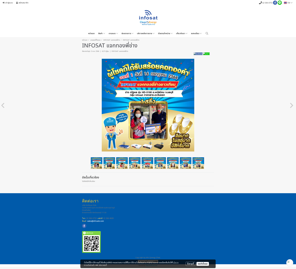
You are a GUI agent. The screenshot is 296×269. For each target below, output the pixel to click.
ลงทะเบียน (195, 33)
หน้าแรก (91, 33)
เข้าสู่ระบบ (9, 2)
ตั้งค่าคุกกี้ (190, 264)
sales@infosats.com (95, 221)
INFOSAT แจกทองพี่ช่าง (120, 51)
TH (289, 3)
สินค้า (100, 33)
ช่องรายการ (127, 33)
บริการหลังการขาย (145, 33)
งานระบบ (112, 33)
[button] (207, 33)
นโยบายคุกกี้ (103, 265)
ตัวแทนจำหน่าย (164, 33)
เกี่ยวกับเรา (181, 33)
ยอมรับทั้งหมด (203, 264)
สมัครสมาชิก (23, 2)
